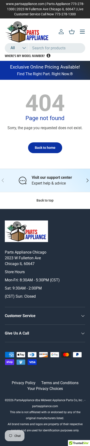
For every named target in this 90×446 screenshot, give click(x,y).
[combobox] (45, 48)
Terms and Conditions (59, 383)
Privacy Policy (24, 383)
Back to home (45, 148)
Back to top (45, 200)
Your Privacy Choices (45, 388)
